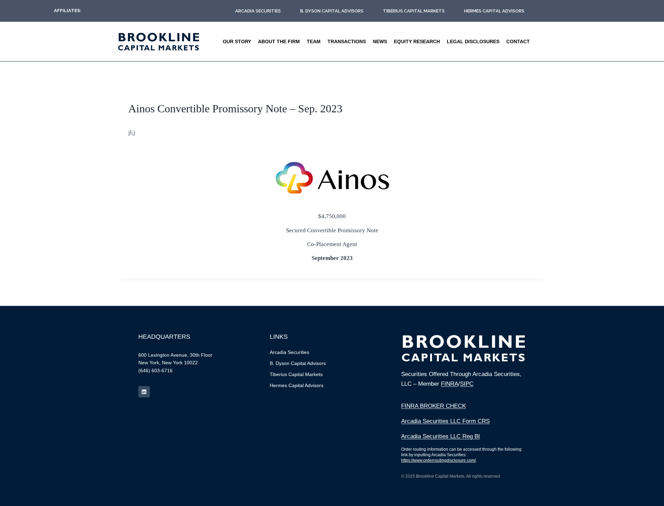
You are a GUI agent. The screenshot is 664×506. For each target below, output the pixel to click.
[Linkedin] (144, 391)
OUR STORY (237, 41)
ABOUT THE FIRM (279, 41)
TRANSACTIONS (347, 41)
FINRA (449, 384)
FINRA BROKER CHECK (433, 406)
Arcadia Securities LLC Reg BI (440, 436)
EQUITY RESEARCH (417, 41)
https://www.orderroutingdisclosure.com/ (438, 460)
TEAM (314, 41)
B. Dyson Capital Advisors (331, 10)
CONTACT (518, 41)
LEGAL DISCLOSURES (473, 41)
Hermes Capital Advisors (494, 10)
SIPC (466, 384)
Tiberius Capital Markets (414, 10)
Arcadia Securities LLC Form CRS (445, 421)
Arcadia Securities (258, 10)
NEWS (380, 41)
